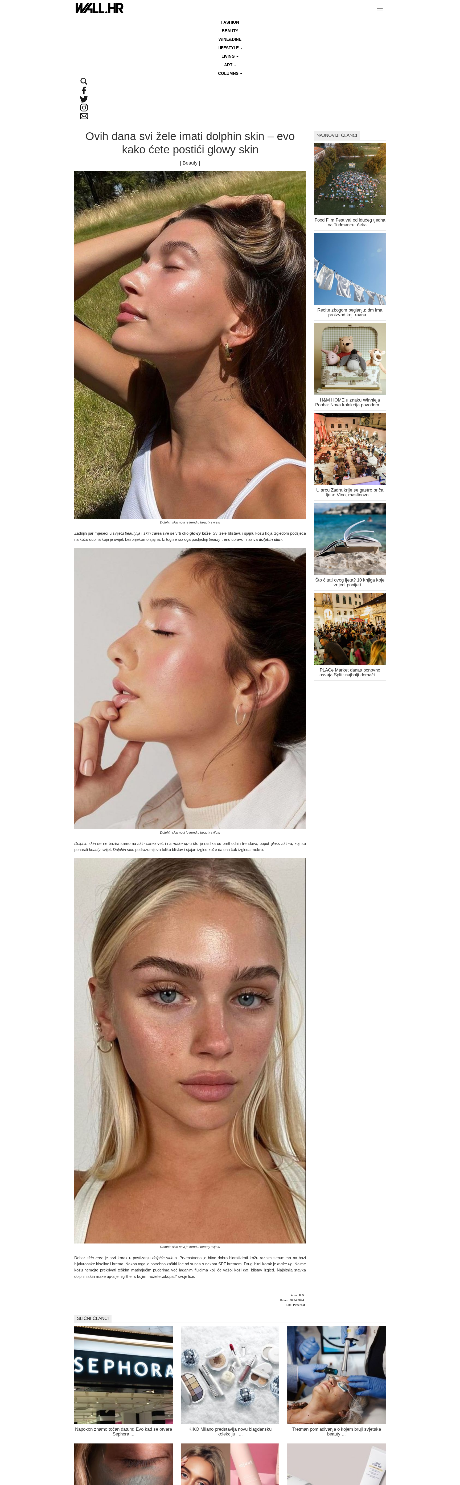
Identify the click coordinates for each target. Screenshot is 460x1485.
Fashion (230, 22)
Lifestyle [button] (228, 48)
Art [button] (228, 65)
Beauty (230, 30)
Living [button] (228, 56)
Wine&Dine (230, 39)
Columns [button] (229, 73)
